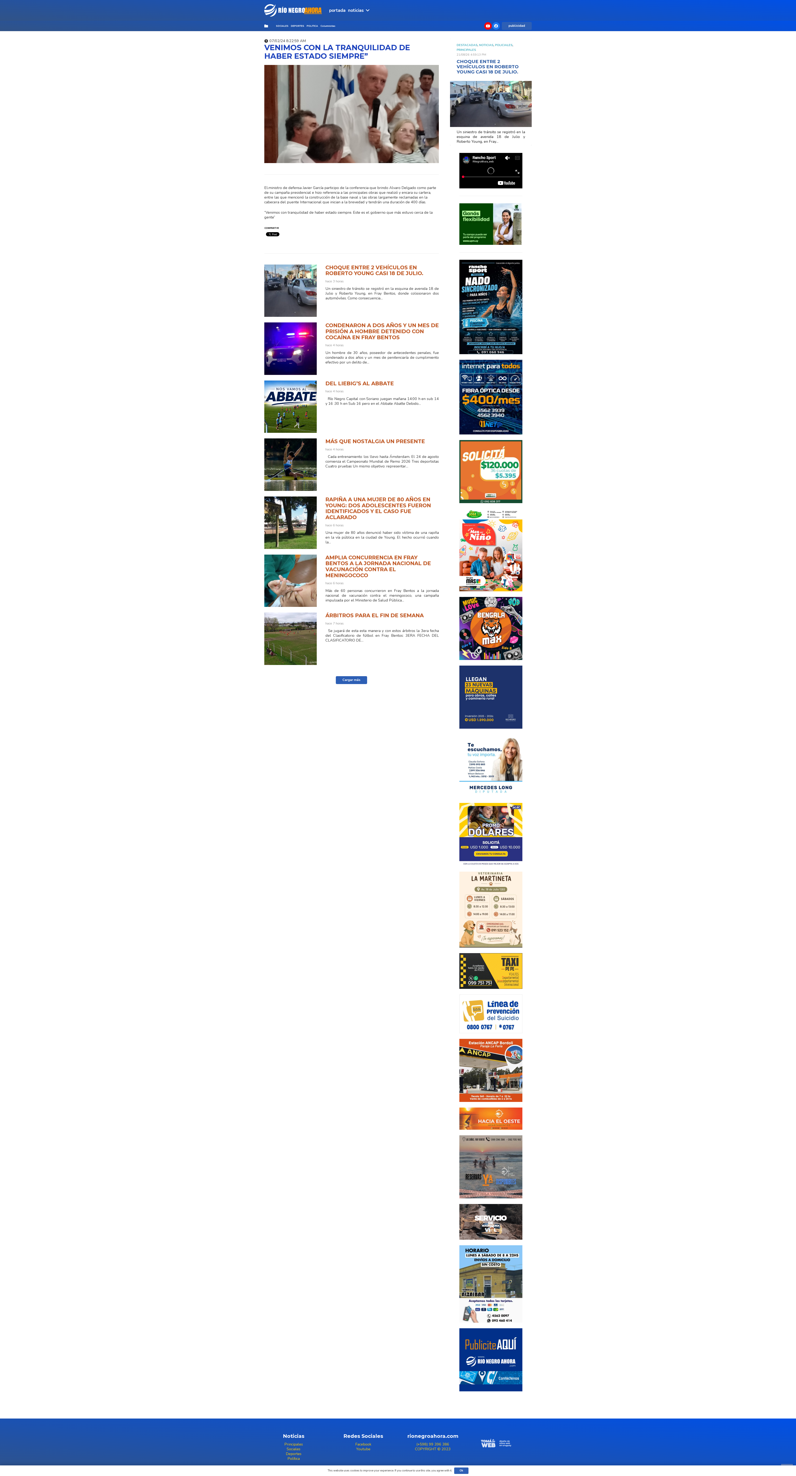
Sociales (293, 1449)
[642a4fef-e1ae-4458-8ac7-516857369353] (490, 471)
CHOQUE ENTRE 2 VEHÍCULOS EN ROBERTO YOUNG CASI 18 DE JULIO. (374, 270)
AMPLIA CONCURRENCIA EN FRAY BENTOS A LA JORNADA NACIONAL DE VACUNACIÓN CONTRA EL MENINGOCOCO (378, 566)
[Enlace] (293, 10)
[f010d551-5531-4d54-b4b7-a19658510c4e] (490, 910)
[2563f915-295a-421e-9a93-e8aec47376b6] (490, 834)
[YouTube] (488, 26)
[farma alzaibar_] (490, 1284)
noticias (486, 45)
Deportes (293, 1453)
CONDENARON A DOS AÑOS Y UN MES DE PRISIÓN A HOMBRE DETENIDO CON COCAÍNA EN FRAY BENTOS (382, 331)
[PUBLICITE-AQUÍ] (490, 1359)
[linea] (490, 1013)
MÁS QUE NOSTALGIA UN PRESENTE (375, 441)
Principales (466, 50)
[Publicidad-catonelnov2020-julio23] (490, 1222)
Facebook (363, 1444)
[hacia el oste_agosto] (490, 1166)
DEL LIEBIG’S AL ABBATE (359, 383)
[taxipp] (490, 971)
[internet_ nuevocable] (490, 397)
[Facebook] (496, 26)
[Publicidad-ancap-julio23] (490, 1070)
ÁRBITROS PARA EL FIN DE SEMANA (374, 615)
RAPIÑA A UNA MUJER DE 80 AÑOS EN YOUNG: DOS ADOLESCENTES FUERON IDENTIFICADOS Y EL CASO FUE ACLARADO (378, 508)
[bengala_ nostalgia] (490, 628)
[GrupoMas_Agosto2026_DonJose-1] (490, 550)
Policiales (503, 45)
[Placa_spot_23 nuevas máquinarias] (490, 697)
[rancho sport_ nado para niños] (490, 307)
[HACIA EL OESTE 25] (490, 1119)
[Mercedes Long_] (490, 765)
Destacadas (467, 45)
